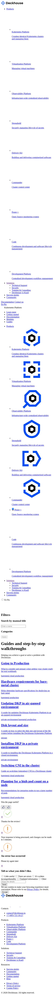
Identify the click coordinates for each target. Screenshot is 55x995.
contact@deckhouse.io (15, 913)
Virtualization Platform (15, 927)
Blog (8, 979)
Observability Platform (15, 929)
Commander (11, 932)
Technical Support (19, 285)
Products (10, 9)
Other (44, 879)
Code (8, 941)
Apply (4, 637)
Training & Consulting (21, 290)
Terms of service (13, 986)
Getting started (12, 314)
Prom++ (9, 939)
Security (15, 288)
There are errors (24, 876)
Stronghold (11, 934)
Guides (9, 322)
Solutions (10, 283)
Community (11, 297)
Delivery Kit (11, 936)
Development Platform (15, 944)
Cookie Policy (12, 988)
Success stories (12, 295)
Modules (10, 319)
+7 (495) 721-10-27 (14, 915)
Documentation (7, 302)
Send (4, 884)
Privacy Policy (33, 889)
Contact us (19, 302)
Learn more (11, 312)
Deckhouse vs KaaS (20, 292)
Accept (5, 892)
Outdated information (29, 879)
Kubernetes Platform (15, 924)
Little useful (9, 876)
